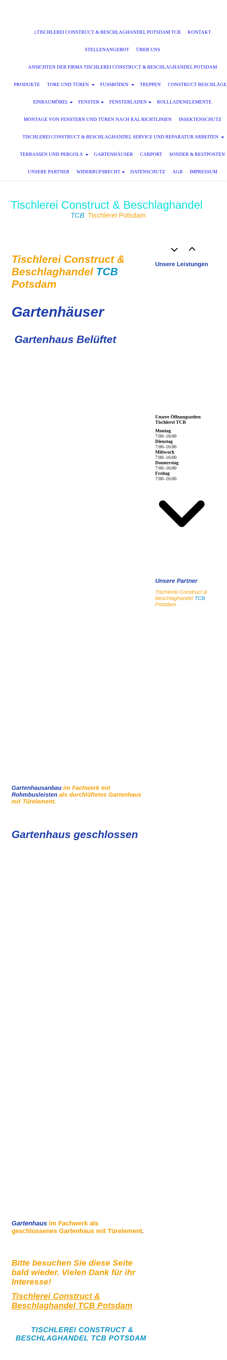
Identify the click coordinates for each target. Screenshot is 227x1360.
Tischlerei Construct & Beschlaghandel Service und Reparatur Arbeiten (121, 136)
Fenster (88, 101)
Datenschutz (147, 171)
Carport (151, 154)
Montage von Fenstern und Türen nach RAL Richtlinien (98, 119)
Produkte (27, 84)
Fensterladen (128, 101)
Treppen (150, 84)
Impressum (203, 171)
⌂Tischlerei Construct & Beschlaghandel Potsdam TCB (107, 32)
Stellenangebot (107, 49)
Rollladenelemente (184, 101)
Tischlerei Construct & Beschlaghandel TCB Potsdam (72, 1300)
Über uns (148, 49)
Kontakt (199, 32)
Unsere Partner (48, 171)
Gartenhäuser (113, 154)
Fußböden (115, 84)
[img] (113, 12)
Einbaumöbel (50, 101)
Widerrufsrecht (98, 171)
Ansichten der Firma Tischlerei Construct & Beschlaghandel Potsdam (122, 66)
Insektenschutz (200, 119)
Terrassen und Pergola (52, 154)
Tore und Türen (68, 84)
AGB (177, 171)
